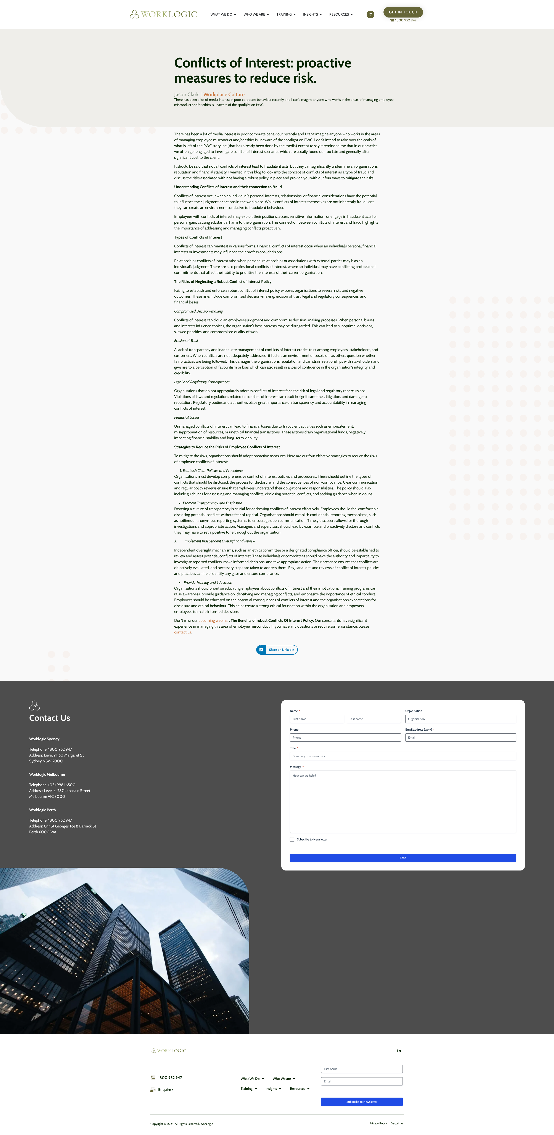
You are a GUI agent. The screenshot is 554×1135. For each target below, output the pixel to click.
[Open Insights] (320, 14)
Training (247, 1089)
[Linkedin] (370, 14)
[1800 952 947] (153, 1077)
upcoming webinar (213, 620)
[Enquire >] (153, 1089)
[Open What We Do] (235, 14)
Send (403, 858)
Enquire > (165, 1089)
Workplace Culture (224, 94)
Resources (297, 1089)
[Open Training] (294, 14)
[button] (277, 650)
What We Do (250, 1079)
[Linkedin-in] (399, 1051)
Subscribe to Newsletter (312, 839)
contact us (182, 632)
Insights (271, 1089)
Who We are (282, 1079)
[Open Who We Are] (268, 14)
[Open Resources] (351, 14)
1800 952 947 (170, 1077)
